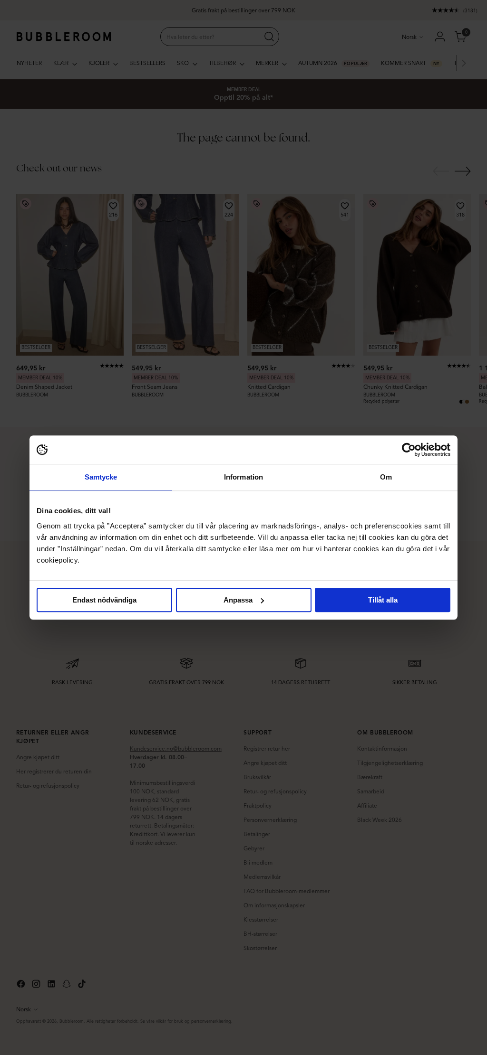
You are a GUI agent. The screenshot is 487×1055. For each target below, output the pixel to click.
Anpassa (238, 600)
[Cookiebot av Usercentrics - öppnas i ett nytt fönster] (408, 450)
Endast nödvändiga (104, 600)
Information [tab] (243, 477)
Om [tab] (386, 477)
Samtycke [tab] (101, 477)
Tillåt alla (383, 600)
